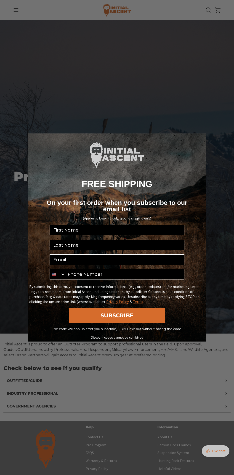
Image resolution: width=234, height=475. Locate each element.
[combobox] (57, 274)
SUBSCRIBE (117, 315)
